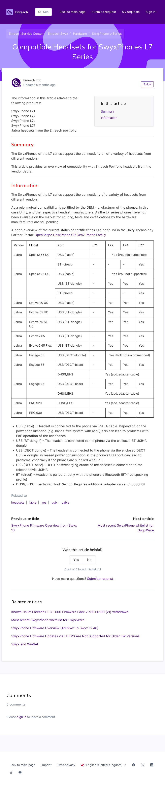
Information (109, 118)
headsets (17, 502)
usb (54, 502)
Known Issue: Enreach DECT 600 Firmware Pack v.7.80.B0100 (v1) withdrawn (69, 612)
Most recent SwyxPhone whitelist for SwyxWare (47, 620)
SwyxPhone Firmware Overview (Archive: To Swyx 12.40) (54, 628)
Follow (147, 84)
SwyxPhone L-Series (107, 34)
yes (43, 502)
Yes (76, 560)
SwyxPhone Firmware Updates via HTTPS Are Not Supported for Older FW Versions (75, 636)
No (89, 560)
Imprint (46, 765)
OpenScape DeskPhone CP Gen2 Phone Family (70, 235)
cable (65, 502)
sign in (21, 717)
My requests (131, 12)
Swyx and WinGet (24, 644)
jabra (32, 502)
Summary (107, 111)
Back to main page (73, 12)
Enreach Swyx (58, 34)
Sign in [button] (151, 12)
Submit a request (104, 12)
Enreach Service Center (26, 34)
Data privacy (66, 765)
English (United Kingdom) (104, 765)
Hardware (80, 34)
